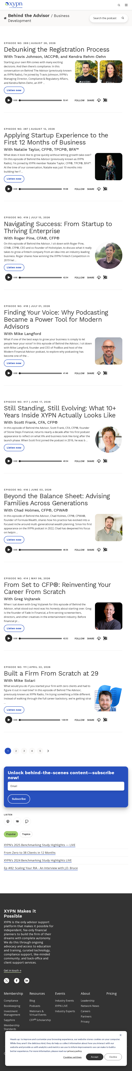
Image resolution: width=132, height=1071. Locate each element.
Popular (11, 834)
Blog (32, 1000)
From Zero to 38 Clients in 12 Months (30, 853)
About (85, 993)
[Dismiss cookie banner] (120, 1035)
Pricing (111, 993)
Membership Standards (11, 1027)
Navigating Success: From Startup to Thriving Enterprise (58, 227)
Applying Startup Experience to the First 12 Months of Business (56, 138)
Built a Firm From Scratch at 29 (51, 673)
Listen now (14, 90)
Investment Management (12, 1013)
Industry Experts (65, 1011)
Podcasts (34, 1006)
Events (60, 993)
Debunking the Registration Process (56, 49)
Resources (37, 993)
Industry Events (64, 1000)
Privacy (85, 1021)
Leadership (87, 1000)
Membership (13, 993)
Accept (94, 1056)
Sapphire (9, 1020)
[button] (126, 5)
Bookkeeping (12, 1006)
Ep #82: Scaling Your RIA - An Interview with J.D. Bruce (41, 868)
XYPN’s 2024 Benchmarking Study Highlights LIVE (38, 860)
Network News (90, 1006)
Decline (113, 1056)
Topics (26, 834)
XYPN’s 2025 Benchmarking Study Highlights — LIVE (39, 845)
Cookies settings (72, 1057)
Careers (85, 1011)
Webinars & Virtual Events (37, 1013)
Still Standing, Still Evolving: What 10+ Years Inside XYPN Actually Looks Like (60, 411)
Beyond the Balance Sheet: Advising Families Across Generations (57, 499)
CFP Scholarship (40, 1020)
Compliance (11, 1000)
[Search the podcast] (122, 18)
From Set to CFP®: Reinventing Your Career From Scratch (57, 588)
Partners (86, 1016)
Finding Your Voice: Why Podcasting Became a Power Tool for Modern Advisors (56, 319)
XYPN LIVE (61, 1006)
